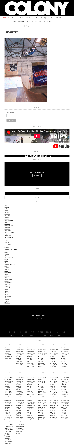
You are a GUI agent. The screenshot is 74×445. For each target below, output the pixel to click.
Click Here (37, 175)
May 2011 (40, 412)
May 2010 (52, 412)
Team (17, 18)
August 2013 (19, 407)
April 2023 (40, 361)
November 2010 (54, 402)
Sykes (6, 294)
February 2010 (53, 417)
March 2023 (41, 363)
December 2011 (42, 400)
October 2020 (8, 379)
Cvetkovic (7, 229)
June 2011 (40, 410)
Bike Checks (8, 215)
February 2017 (41, 393)
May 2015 (63, 388)
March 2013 (19, 415)
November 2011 (42, 402)
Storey (6, 291)
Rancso (6, 281)
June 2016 (52, 386)
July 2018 (29, 384)
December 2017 (42, 376)
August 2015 (64, 383)
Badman (7, 209)
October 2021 (64, 351)
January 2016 (53, 394)
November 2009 (65, 402)
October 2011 (41, 404)
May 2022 (52, 360)
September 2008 (9, 430)
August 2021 (64, 355)
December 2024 (31, 348)
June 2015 (63, 386)
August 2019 (19, 383)
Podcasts (7, 276)
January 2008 (8, 443)
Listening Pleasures (10, 264)
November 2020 (9, 378)
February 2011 (41, 417)
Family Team (8, 235)
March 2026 (8, 355)
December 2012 (31, 400)
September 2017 (42, 381)
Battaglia (7, 210)
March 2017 (41, 391)
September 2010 (54, 405)
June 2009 (63, 410)
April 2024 (29, 361)
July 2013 (18, 409)
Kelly (6, 262)
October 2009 (64, 404)
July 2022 (52, 356)
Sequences (7, 286)
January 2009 (64, 419)
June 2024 (29, 358)
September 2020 (9, 381)
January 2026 (8, 358)
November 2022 (54, 350)
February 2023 (41, 365)
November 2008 (9, 426)
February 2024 (30, 365)
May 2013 (18, 412)
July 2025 (18, 356)
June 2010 (52, 410)
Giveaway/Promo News (11, 249)
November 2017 (42, 378)
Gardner (7, 247)
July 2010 (52, 409)
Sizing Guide (38, 18)
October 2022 (53, 351)
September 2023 (42, 353)
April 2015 (63, 389)
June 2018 (29, 386)
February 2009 (64, 417)
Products (28, 18)
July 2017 (40, 384)
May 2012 (29, 412)
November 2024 (31, 350)
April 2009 (63, 414)
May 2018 (29, 388)
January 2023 (41, 366)
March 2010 (53, 415)
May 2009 (63, 412)
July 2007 (18, 433)
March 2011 (41, 415)
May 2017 (40, 388)
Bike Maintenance (37, 21)
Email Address (11, 113)
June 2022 (52, 358)
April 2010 (52, 414)
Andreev (7, 207)
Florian (6, 241)
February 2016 (53, 393)
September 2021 (65, 353)
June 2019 (18, 386)
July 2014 (7, 409)
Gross (6, 252)
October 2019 (19, 379)
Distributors (57, 18)
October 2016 (53, 379)
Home (12, 18)
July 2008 (7, 433)
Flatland (7, 239)
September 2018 (31, 381)
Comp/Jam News (9, 225)
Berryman (7, 214)
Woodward (7, 303)
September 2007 (20, 430)
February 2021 (64, 365)
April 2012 (29, 414)
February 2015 (64, 393)
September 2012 (31, 405)
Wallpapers (7, 299)
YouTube (28, 21)
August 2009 (64, 407)
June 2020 (7, 386)
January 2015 (64, 394)
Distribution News (9, 232)
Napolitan (7, 269)
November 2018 (31, 378)
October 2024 (30, 351)
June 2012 (29, 410)
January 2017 (41, 394)
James (6, 259)
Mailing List (47, 21)
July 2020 (7, 384)
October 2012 (30, 404)
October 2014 (8, 404)
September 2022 (54, 353)
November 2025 (20, 350)
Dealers (50, 18)
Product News (8, 279)
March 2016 (53, 391)
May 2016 (52, 388)
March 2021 (64, 363)
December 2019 (20, 376)
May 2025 (18, 360)
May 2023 (40, 360)
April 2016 (52, 389)
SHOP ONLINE (5, 18)
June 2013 (18, 410)
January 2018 (30, 394)
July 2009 (63, 409)
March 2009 (64, 415)
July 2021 (63, 356)
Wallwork (7, 301)
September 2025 (20, 353)
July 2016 (52, 384)
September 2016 (54, 381)
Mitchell (7, 267)
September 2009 (65, 405)
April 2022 (52, 361)
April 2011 (40, 414)
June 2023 (40, 358)
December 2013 (20, 400)
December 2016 (54, 376)
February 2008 (8, 441)
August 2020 (8, 383)
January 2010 (53, 419)
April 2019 (18, 389)
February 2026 (8, 356)
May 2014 (7, 412)
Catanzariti (7, 224)
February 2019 (19, 393)
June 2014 (7, 410)
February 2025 (19, 363)
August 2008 (8, 431)
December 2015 (65, 376)
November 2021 (65, 350)
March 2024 (30, 363)
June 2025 (18, 358)
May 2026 (7, 351)
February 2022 (53, 365)
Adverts (7, 205)
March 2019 (19, 391)
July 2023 (40, 356)
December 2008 (9, 425)
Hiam (6, 256)
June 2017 (40, 386)
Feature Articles (9, 237)
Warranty (21, 21)
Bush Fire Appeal (9, 220)
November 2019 (20, 378)
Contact (14, 21)
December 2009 (65, 400)
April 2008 (7, 438)
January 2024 (30, 366)
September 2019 (20, 381)
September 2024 (31, 353)
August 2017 (41, 383)
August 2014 (8, 407)
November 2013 (20, 402)
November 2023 (42, 350)
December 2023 (42, 348)
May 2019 (18, 388)
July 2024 (29, 356)
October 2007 (19, 428)
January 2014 (8, 419)
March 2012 (30, 415)
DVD (6, 234)
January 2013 (19, 419)
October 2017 (41, 379)
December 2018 (31, 376)
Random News (8, 282)
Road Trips (7, 284)
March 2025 (19, 361)
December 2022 (54, 348)
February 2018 (30, 393)
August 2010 (53, 407)
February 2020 (8, 393)
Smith (6, 289)
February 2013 (19, 417)
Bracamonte (8, 217)
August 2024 (30, 355)
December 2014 (9, 400)
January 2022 (53, 366)
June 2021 (63, 358)
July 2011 (40, 409)
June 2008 (7, 435)
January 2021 (64, 366)
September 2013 (20, 405)
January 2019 (19, 394)
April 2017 (40, 389)
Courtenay (7, 227)
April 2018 (29, 389)
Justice (6, 261)
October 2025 (19, 351)
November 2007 (20, 426)
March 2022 (53, 363)
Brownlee (7, 219)
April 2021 (63, 361)
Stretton (7, 293)
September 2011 (42, 405)
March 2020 (8, 391)
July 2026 (7, 348)
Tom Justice (8, 296)
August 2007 (19, 431)
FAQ (45, 18)
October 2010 (53, 404)
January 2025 (19, 365)
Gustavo (7, 254)
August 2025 (19, 355)
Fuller (6, 246)
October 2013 (19, 404)
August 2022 (53, 355)
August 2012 (30, 407)
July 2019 (18, 384)
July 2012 (29, 409)
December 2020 (9, 376)
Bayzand (7, 212)
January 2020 (8, 394)
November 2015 (65, 378)
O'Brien (6, 271)
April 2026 (7, 353)
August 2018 (30, 383)
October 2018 (30, 379)
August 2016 (53, 383)
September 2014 (9, 405)
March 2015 (64, 391)
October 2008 (8, 428)
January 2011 (41, 419)
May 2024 (29, 360)
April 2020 (7, 389)
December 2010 (54, 400)
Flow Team (7, 242)
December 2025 (20, 348)
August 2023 (41, 355)
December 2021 (65, 348)
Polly (6, 277)
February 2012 (30, 417)
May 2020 (7, 388)
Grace (6, 251)
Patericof (7, 274)
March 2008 (8, 440)
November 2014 (9, 402)
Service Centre (8, 288)
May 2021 (63, 360)
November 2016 (54, 378)
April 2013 (18, 414)
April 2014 (7, 414)
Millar (13, 34)
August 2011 (41, 407)
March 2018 (30, 391)
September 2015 (65, 381)
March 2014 (8, 415)
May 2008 (7, 436)
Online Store (8, 272)
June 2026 (7, 350)
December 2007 (20, 425)
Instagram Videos (9, 257)
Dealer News (8, 230)
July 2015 (63, 384)
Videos (6, 298)
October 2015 (64, 379)
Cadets (22, 18)
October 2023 (41, 351)
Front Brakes (8, 244)
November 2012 (31, 402)
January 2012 (30, 419)
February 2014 (8, 417)
